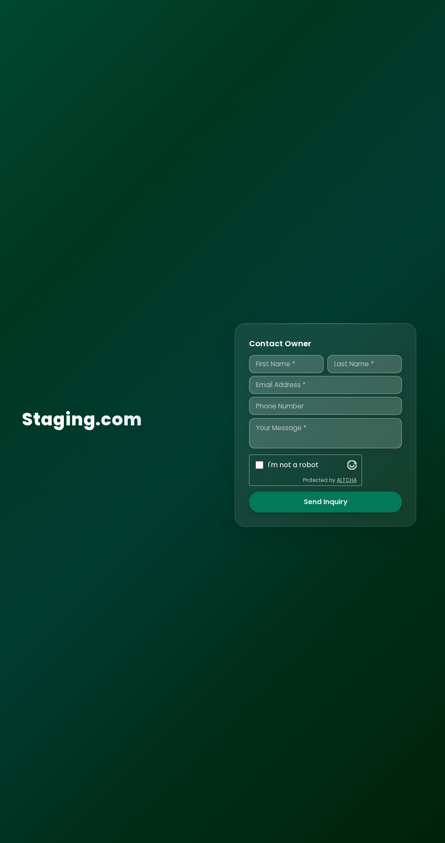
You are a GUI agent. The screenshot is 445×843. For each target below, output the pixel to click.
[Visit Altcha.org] (352, 465)
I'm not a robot (293, 465)
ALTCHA (347, 480)
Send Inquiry (326, 502)
